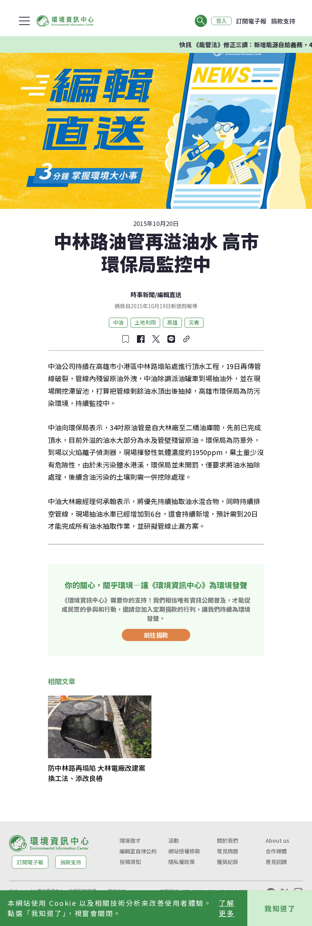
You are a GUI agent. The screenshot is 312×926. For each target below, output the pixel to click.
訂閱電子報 (251, 20)
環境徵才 (130, 840)
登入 (221, 21)
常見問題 (227, 851)
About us (277, 840)
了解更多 (226, 908)
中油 (118, 322)
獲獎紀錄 (227, 862)
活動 (173, 840)
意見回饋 (276, 862)
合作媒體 (276, 851)
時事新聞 (143, 294)
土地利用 (145, 322)
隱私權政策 (181, 862)
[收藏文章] (125, 339)
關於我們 (227, 840)
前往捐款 (156, 635)
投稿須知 (130, 862)
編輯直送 (169, 294)
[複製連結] (186, 339)
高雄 (172, 322)
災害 (194, 322)
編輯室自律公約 (138, 851)
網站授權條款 (184, 851)
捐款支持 (283, 20)
